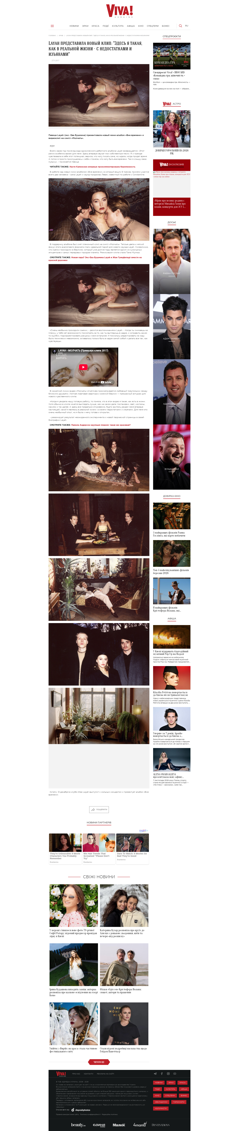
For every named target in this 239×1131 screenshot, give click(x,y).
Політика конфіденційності (90, 1114)
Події (157, 1089)
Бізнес (184, 1095)
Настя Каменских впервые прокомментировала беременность (102, 167)
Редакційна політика (110, 1114)
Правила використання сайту (67, 1114)
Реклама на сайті (105, 1074)
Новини (159, 1083)
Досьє (172, 222)
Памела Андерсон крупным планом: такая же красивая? (101, 425)
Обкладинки (161, 1102)
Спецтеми (170, 1095)
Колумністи (161, 1108)
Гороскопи (178, 1102)
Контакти (88, 1074)
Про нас (76, 1074)
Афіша (172, 619)
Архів (61, 35)
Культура (170, 1089)
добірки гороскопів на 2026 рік (171, 152)
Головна (52, 35)
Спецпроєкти (172, 37)
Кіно (157, 1095)
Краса (182, 1083)
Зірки (171, 1083)
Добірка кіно (171, 496)
